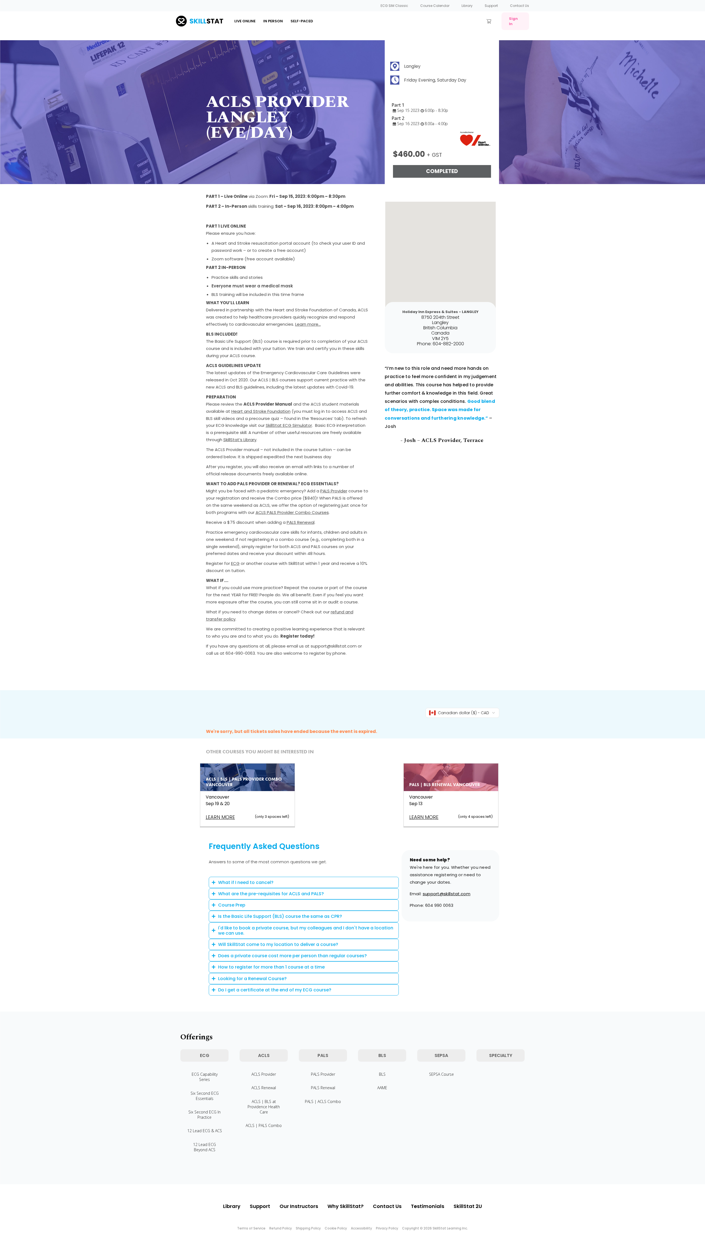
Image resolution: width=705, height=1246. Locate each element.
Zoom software (227, 259)
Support (491, 5)
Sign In (513, 21)
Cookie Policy (336, 1228)
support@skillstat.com (446, 894)
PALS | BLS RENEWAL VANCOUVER (444, 784)
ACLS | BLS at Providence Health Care (264, 1107)
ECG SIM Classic (394, 5)
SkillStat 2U (468, 1206)
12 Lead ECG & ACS (204, 1130)
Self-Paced (302, 21)
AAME (382, 1087)
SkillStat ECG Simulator (289, 425)
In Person (273, 21)
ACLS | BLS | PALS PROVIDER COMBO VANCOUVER (244, 782)
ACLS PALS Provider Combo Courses (292, 512)
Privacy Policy (387, 1228)
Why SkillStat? (345, 1206)
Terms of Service (251, 1228)
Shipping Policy (308, 1228)
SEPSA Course (441, 1074)
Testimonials (427, 1206)
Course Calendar (434, 5)
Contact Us (519, 5)
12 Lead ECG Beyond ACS (204, 1147)
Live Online (245, 21)
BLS (382, 1074)
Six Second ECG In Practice (204, 1114)
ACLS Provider (263, 1074)
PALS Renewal (300, 522)
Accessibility (361, 1228)
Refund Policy (280, 1228)
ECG (235, 563)
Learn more (220, 817)
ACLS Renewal (263, 1087)
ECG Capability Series (205, 1077)
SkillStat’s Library (239, 440)
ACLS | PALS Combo (264, 1125)
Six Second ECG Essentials (205, 1096)
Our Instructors (299, 1206)
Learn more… (308, 324)
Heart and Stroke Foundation (261, 411)
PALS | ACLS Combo (323, 1101)
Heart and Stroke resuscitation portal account (262, 243)
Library (467, 5)
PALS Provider (333, 491)
